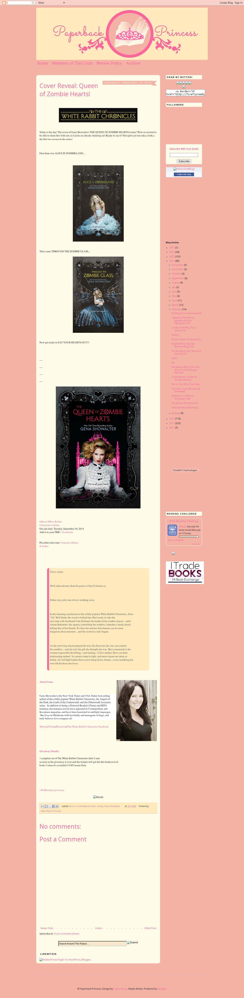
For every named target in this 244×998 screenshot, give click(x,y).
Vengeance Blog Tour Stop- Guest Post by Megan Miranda (186, 369)
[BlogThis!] (46, 806)
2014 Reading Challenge (184, 521)
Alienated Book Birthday (185, 407)
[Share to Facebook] (53, 806)
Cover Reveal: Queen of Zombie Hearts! (184, 378)
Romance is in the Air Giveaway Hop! (183, 397)
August (176, 282)
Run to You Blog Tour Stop (186, 384)
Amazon (65, 542)
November (178, 269)
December (178, 265)
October (177, 273)
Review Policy (109, 63)
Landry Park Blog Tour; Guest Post (184, 329)
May (174, 296)
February (177, 309)
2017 (172, 247)
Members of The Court (72, 63)
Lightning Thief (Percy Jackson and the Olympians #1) (183, 320)
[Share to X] (50, 806)
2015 (172, 256)
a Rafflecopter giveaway (51, 790)
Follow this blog (184, 174)
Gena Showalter (112, 806)
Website (43, 726)
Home (42, 63)
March (175, 305)
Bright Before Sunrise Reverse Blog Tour (183, 345)
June (174, 291)
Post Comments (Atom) (66, 933)
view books (196, 544)
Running (183, 526)
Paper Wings (120, 988)
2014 (172, 261)
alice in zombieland (79, 806)
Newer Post (46, 928)
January (176, 413)
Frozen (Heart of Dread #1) (186, 339)
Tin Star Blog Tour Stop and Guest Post (186, 352)
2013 (172, 418)
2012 (172, 423)
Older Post (150, 928)
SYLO (174, 358)
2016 (172, 252)
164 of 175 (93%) (176, 540)
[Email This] (43, 806)
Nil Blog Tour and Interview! (186, 313)
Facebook (62, 726)
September (178, 278)
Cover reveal (96, 806)
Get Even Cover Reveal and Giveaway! (186, 390)
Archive (133, 63)
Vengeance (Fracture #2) (185, 403)
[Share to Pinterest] (57, 806)
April (175, 300)
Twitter (52, 726)
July (174, 287)
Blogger (161, 988)
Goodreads (67, 532)
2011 (172, 427)
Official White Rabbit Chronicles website (50, 523)
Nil (173, 362)
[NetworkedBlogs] (184, 168)
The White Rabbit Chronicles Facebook (87, 726)
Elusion (175, 334)
